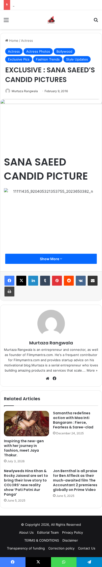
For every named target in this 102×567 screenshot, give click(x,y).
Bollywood (64, 51)
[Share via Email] (93, 281)
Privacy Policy (72, 532)
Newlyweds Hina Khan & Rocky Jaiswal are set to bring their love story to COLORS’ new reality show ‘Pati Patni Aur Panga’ (26, 482)
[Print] (9, 291)
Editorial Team (48, 532)
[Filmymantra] (51, 20)
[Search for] (95, 21)
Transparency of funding (26, 548)
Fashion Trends (48, 59)
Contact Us (86, 548)
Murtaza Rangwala (25, 91)
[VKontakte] (81, 281)
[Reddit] (69, 281)
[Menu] (6, 21)
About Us (26, 532)
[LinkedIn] (33, 281)
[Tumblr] (45, 281)
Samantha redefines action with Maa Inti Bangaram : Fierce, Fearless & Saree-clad (73, 420)
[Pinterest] (57, 281)
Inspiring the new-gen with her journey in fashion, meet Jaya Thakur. (24, 448)
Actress (27, 40)
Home (13, 40)
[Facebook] (9, 281)
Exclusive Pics (18, 59)
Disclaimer (70, 540)
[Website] (48, 378)
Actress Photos (38, 51)
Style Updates (77, 59)
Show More (50, 259)
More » (92, 370)
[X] (21, 281)
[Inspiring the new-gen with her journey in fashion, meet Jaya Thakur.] (26, 423)
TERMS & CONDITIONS (41, 540)
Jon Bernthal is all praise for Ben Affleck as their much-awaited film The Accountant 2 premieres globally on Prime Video (75, 480)
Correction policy (61, 548)
